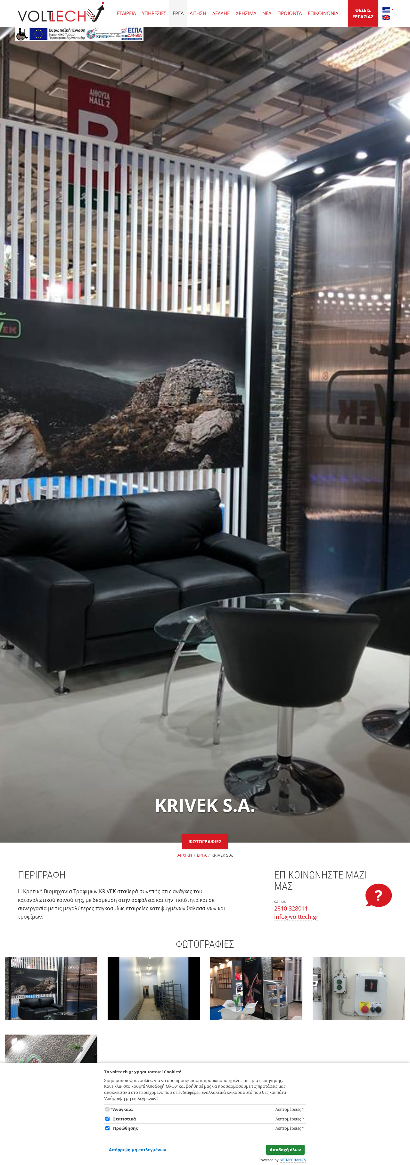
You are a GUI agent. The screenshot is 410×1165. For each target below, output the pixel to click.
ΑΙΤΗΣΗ (198, 13)
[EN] (386, 17)
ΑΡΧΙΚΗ (184, 855)
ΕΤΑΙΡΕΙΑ (126, 13)
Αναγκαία (123, 1109)
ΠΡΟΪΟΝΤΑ (289, 13)
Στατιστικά (124, 1119)
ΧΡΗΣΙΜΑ (246, 13)
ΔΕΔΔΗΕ (221, 13)
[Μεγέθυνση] (51, 994)
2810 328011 (291, 908)
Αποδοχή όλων (285, 1150)
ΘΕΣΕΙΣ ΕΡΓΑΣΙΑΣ (362, 13)
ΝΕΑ (266, 13)
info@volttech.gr (296, 916)
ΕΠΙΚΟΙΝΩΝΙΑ (323, 13)
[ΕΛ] (386, 10)
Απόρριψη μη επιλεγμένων (137, 1150)
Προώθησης (125, 1128)
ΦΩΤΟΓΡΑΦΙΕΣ (205, 841)
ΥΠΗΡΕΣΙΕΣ (154, 13)
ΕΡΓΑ (178, 13)
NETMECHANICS (293, 1159)
